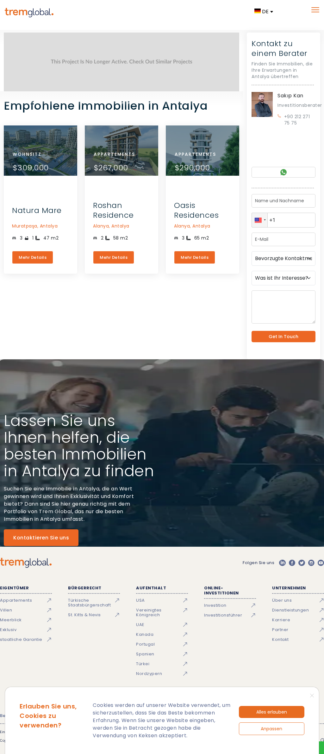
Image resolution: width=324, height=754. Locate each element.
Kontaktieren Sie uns (41, 537)
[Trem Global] (26, 562)
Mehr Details (33, 257)
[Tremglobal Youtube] (321, 562)
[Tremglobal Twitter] (301, 562)
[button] (259, 220)
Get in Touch (283, 336)
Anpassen (271, 729)
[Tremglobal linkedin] (282, 562)
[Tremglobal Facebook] (292, 562)
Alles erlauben (271, 712)
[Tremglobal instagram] (311, 562)
